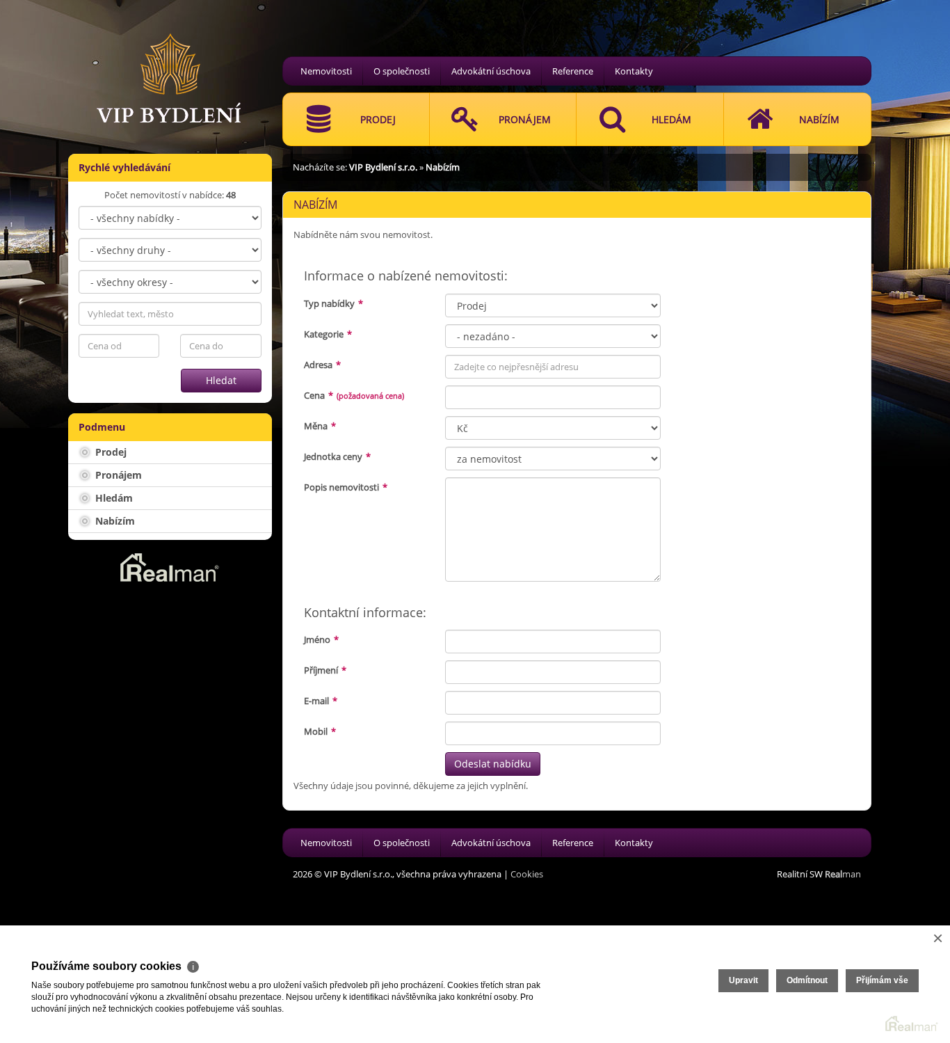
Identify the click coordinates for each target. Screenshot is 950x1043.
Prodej (109, 452)
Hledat (221, 380)
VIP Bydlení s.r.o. (383, 167)
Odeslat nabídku (492, 763)
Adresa (322, 364)
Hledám (112, 497)
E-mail (320, 700)
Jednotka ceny (337, 456)
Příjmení (325, 670)
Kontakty (634, 71)
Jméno (321, 639)
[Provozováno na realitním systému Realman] (170, 566)
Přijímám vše (882, 980)
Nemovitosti (326, 71)
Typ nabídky (333, 303)
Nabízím (113, 520)
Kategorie (328, 334)
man (843, 874)
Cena (354, 395)
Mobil (320, 731)
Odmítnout (807, 980)
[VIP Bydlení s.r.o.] (169, 60)
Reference (572, 71)
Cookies (526, 874)
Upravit (743, 980)
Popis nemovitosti (345, 487)
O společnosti (401, 71)
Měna (320, 426)
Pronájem (117, 474)
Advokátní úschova (491, 71)
